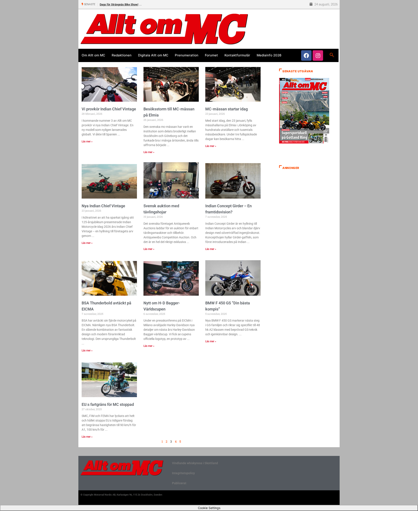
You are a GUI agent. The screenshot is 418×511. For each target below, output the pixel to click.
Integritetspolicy (183, 473)
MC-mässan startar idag (226, 109)
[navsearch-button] (331, 55)
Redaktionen (121, 55)
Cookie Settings (209, 508)
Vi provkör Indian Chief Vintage (109, 109)
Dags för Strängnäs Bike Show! (119, 4)
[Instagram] (318, 55)
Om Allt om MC (93, 55)
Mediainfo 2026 (269, 55)
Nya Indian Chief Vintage (103, 206)
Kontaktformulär (237, 55)
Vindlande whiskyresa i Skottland (195, 463)
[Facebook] (306, 55)
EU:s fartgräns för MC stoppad (108, 404)
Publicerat (179, 483)
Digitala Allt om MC (153, 55)
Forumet (211, 55)
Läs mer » (87, 141)
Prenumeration (186, 55)
